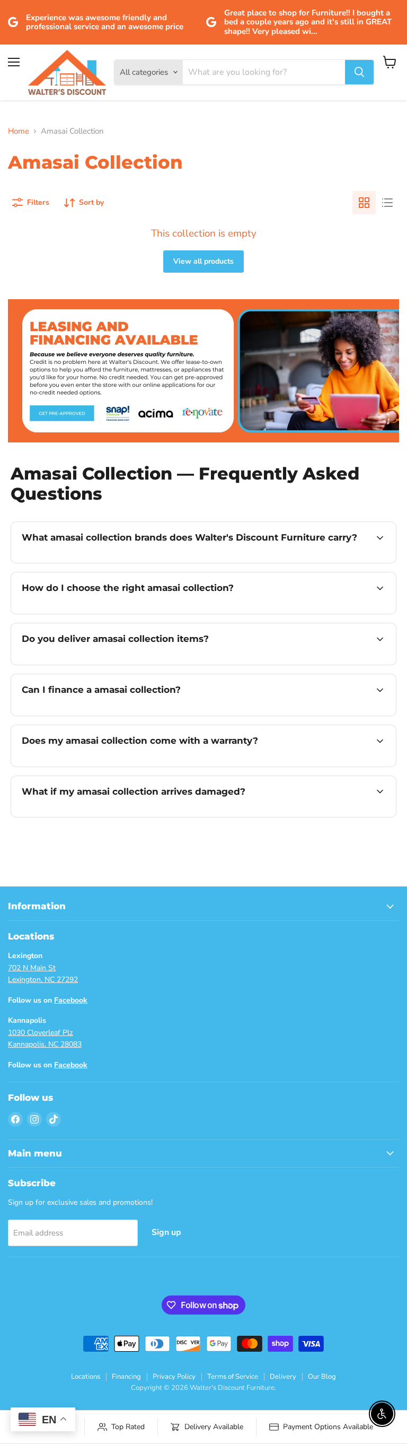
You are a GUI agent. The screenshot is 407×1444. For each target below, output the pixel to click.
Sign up (166, 1232)
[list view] (387, 202)
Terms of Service (232, 1376)
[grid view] (364, 202)
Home (18, 131)
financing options (101, 714)
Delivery (283, 1376)
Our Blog (322, 1376)
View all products (203, 261)
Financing (126, 1376)
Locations (85, 1376)
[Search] (359, 72)
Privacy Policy (174, 1376)
